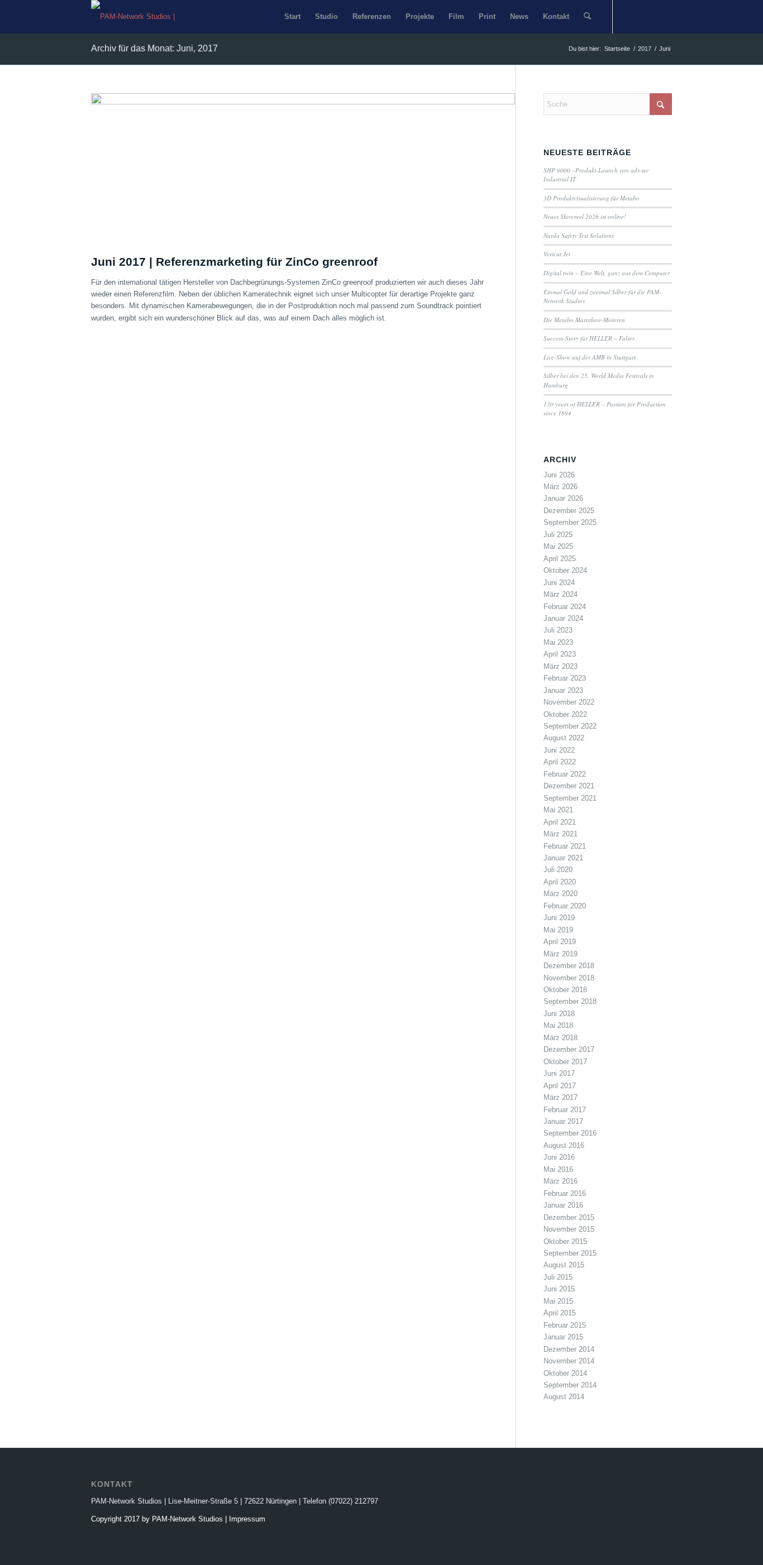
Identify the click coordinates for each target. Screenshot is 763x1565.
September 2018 (570, 1001)
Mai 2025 (558, 546)
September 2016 (570, 1133)
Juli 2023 (558, 630)
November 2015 (568, 1229)
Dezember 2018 (568, 965)
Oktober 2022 (565, 714)
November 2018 (568, 978)
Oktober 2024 (565, 570)
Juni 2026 (559, 475)
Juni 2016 (559, 1157)
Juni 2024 (559, 582)
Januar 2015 (563, 1337)
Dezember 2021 (568, 786)
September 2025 (570, 522)
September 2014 (570, 1385)
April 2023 (559, 654)
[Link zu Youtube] (646, 16)
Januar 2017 (563, 1121)
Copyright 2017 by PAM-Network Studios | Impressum (178, 1519)
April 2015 (559, 1313)
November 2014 (568, 1361)
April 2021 (559, 822)
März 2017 (560, 1097)
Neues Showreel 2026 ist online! (584, 216)
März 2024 (560, 594)
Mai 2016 (558, 1169)
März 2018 (560, 1037)
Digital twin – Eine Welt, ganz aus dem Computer (606, 273)
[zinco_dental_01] (303, 102)
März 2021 (560, 834)
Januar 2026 (563, 498)
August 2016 (563, 1145)
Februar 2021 (564, 846)
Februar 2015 (564, 1325)
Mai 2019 (558, 930)
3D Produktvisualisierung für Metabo (591, 198)
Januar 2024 (563, 618)
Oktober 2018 (565, 989)
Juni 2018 (559, 1013)
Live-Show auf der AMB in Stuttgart (589, 357)
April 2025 (559, 558)
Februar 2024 (564, 606)
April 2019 (559, 941)
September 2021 (570, 798)
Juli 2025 (558, 534)
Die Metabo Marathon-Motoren (584, 319)
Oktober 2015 (565, 1241)
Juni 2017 (559, 1073)
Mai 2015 (558, 1301)
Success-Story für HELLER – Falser (589, 338)
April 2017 (559, 1085)
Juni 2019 (559, 917)
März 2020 (560, 893)
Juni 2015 (559, 1289)
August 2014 (563, 1396)
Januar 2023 (563, 690)
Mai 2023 (558, 642)
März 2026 (560, 486)
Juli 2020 (558, 869)
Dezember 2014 (568, 1349)
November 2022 (568, 702)
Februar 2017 (564, 1109)
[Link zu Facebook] (630, 16)
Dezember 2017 (568, 1049)
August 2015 (563, 1265)
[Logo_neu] (141, 16)
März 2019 (560, 954)
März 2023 (560, 666)
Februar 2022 (564, 774)
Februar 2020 (564, 906)
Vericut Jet (556, 254)
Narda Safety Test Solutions (578, 235)
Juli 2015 (558, 1277)
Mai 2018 (558, 1025)
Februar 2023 (564, 678)
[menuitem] (292, 16)
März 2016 (560, 1181)
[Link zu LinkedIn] (663, 16)
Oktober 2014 (565, 1373)
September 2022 (570, 726)
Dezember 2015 (568, 1217)
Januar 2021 (563, 858)
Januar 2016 (563, 1205)
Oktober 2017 (565, 1061)
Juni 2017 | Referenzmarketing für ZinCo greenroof (234, 261)
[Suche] (587, 16)
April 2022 (559, 762)
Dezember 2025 (568, 510)
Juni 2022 (559, 750)
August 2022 (563, 738)
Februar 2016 (564, 1193)
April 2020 (559, 882)
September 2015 (570, 1253)
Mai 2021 (558, 810)
